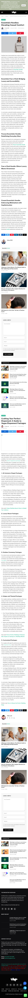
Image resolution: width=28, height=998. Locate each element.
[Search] (26, 12)
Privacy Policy (21, 989)
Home (2, 989)
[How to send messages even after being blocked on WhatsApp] (5, 383)
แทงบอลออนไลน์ (7, 967)
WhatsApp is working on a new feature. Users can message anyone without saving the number (18, 368)
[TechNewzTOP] (14, 12)
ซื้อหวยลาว (13, 969)
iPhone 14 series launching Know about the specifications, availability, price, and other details (18, 375)
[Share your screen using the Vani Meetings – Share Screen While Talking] (5, 398)
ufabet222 (14, 964)
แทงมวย (18, 969)
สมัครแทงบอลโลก (21, 964)
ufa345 (13, 967)
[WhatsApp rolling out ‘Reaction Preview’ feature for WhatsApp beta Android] (5, 390)
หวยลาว (9, 969)
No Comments (21, 28)
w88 (6, 965)
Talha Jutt (7, 426)
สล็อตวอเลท (3, 969)
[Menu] (2, 12)
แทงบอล (9, 964)
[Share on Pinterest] (20, 33)
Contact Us (14, 989)
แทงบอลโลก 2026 (13, 968)
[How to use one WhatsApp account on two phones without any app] (5, 405)
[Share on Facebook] (5, 33)
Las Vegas (3, 560)
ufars (7, 968)
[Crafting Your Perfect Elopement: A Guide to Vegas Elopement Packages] (14, 442)
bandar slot (20, 965)
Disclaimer (4, 990)
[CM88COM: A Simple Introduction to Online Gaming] (4, 932)
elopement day (7, 644)
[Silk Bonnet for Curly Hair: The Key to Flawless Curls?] (14, 301)
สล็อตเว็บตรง (4, 964)
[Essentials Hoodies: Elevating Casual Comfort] (14, 44)
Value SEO (7, 28)
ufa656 (3, 965)
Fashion (3, 19)
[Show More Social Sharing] (25, 33)
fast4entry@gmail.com (9, 958)
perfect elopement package (13, 460)
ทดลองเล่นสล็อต (21, 968)
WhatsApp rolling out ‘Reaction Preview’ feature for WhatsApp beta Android (17, 390)
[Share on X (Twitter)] (12, 33)
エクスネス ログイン (12, 965)
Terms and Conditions (13, 990)
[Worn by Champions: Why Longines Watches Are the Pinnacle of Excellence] (14, 280)
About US (7, 989)
